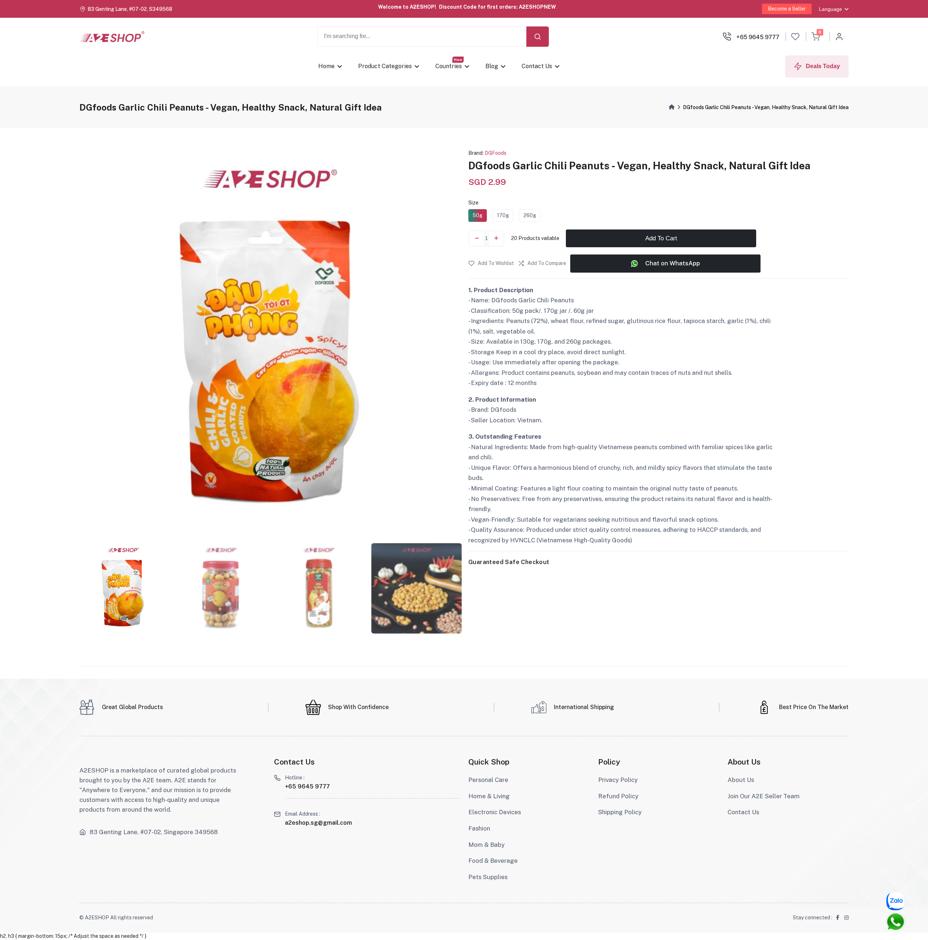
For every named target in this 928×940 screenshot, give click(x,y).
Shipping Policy (620, 812)
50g (477, 215)
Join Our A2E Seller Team (764, 796)
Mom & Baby (486, 844)
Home (326, 66)
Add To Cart (661, 238)
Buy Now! (568, 7)
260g (529, 215)
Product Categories (385, 66)
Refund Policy (618, 796)
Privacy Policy (618, 779)
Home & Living (489, 796)
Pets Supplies (488, 877)
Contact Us (536, 66)
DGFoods (495, 153)
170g (503, 215)
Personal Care (488, 779)
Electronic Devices (494, 812)
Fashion (479, 828)
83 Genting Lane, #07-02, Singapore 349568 (154, 832)
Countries (448, 66)
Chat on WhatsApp (672, 263)
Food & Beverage (493, 860)
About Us (741, 779)
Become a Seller (787, 9)
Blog (491, 66)
